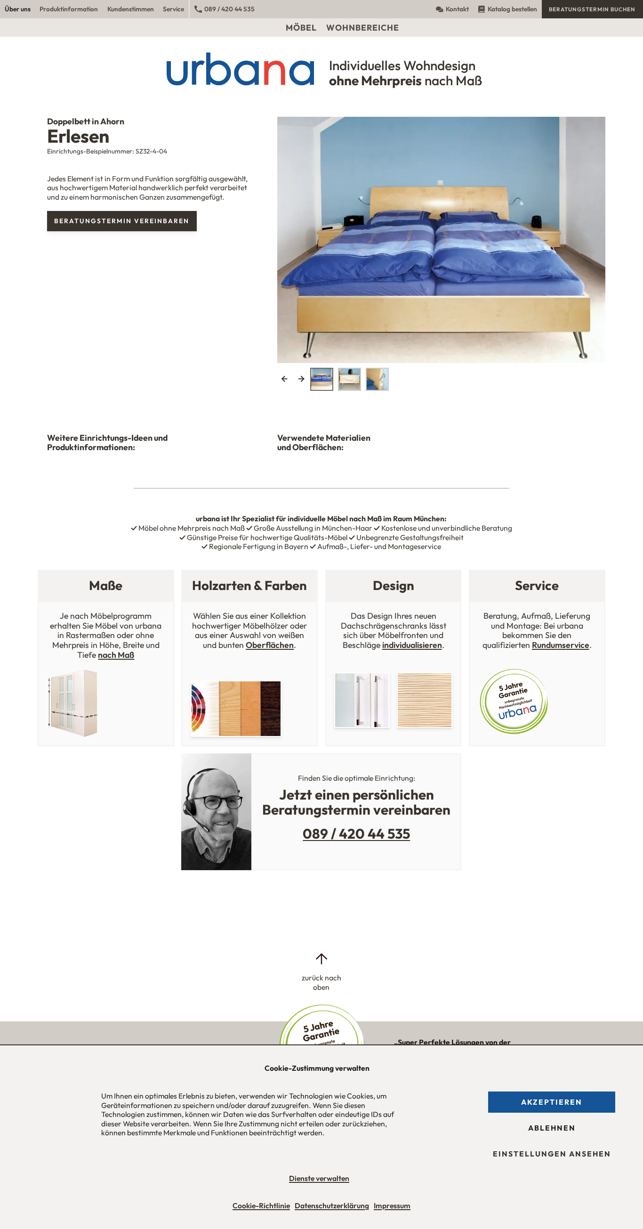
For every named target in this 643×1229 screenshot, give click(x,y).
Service (173, 9)
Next (301, 379)
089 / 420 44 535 (229, 9)
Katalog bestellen (512, 9)
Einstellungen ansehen (552, 1153)
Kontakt (457, 9)
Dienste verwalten (319, 1178)
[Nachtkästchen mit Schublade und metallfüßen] (441, 232)
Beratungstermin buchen (592, 9)
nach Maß (116, 654)
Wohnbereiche (362, 27)
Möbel (301, 27)
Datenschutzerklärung (332, 1205)
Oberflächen (270, 644)
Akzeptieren (551, 1102)
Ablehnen (552, 1127)
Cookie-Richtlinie (261, 1205)
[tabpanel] (441, 240)
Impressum (392, 1205)
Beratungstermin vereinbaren (121, 221)
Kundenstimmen (130, 9)
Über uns (18, 9)
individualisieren (412, 644)
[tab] (321, 379)
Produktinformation (69, 9)
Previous (284, 379)
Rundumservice (560, 644)
